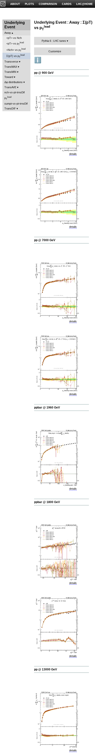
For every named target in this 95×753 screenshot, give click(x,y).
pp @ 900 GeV (44, 73)
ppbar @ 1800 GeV (47, 502)
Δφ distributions (13, 82)
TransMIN (10, 71)
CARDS (66, 3)
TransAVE (10, 87)
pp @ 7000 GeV (44, 240)
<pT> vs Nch (14, 37)
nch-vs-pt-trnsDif (14, 92)
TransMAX (10, 66)
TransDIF (10, 108)
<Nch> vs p (16, 50)
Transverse (11, 61)
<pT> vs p (15, 43)
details (73, 153)
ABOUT (15, 3)
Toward (8, 76)
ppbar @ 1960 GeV (47, 407)
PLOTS (29, 3)
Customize (54, 51)
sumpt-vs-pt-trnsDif (16, 103)
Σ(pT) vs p (15, 56)
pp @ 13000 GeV (45, 669)
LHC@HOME (84, 3)
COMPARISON (48, 3)
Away (7, 32)
